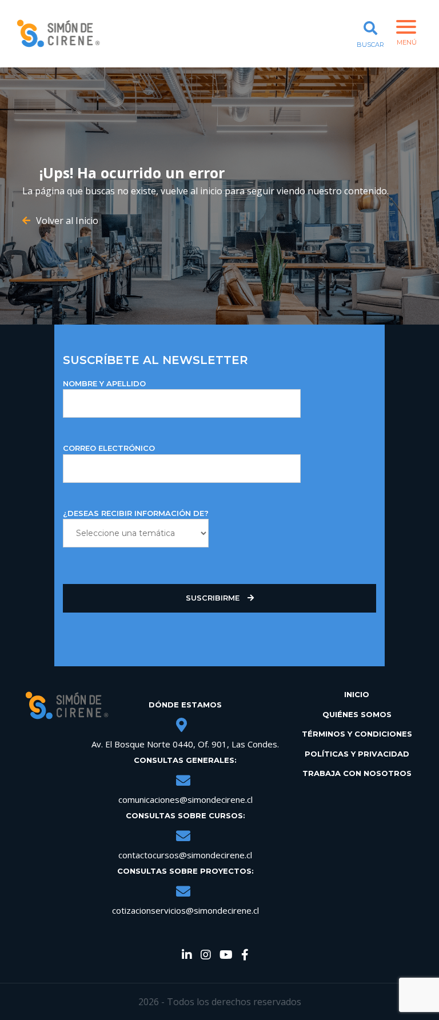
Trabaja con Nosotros (357, 773)
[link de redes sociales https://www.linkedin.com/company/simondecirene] (187, 955)
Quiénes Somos (357, 714)
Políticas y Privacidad (357, 753)
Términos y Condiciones (357, 733)
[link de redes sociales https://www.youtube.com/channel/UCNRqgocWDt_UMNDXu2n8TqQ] (226, 955)
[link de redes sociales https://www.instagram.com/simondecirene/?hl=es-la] (206, 955)
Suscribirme (214, 598)
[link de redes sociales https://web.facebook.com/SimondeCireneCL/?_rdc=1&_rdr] (245, 955)
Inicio (356, 694)
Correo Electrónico (109, 448)
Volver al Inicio (67, 220)
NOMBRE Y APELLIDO (104, 383)
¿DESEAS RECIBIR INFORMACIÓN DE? (136, 513)
